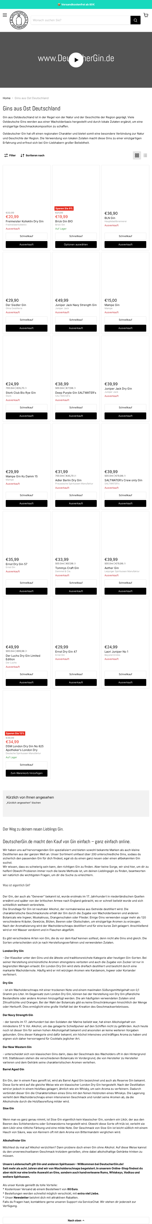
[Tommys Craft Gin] (76, 535)
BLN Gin (110, 218)
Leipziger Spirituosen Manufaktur (122, 571)
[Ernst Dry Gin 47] (76, 622)
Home (7, 98)
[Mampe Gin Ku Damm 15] (26, 447)
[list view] (145, 155)
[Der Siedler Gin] (26, 275)
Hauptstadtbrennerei (116, 221)
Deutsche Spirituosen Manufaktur (23, 753)
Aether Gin (112, 568)
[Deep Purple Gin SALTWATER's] (76, 359)
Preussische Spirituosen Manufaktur (74, 483)
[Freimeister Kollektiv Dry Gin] (26, 188)
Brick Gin (60, 224)
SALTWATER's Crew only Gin (123, 480)
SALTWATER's (62, 395)
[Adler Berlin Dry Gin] (76, 447)
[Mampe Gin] (125, 275)
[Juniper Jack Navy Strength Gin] (76, 275)
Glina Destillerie (14, 308)
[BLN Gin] (125, 188)
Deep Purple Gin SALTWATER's (75, 392)
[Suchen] (135, 20)
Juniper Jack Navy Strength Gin (76, 305)
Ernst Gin (10, 567)
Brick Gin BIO (64, 221)
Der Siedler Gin (16, 305)
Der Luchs (11, 662)
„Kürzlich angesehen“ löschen (23, 802)
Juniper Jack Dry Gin (118, 388)
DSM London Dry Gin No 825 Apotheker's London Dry (25, 748)
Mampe (109, 308)
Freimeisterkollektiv (16, 224)
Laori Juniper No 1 (116, 651)
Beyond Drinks (112, 655)
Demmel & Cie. (63, 571)
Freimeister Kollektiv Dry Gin (25, 221)
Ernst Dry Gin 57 (16, 564)
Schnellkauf (26, 236)
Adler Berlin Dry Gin (68, 480)
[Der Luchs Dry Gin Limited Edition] (26, 622)
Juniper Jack (62, 308)
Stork (8, 395)
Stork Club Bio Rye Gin (21, 392)
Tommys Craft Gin (67, 568)
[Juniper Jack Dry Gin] (125, 359)
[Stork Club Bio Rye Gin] (26, 359)
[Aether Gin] (125, 535)
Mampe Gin (112, 305)
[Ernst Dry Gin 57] (26, 535)
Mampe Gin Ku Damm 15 (22, 476)
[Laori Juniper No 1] (125, 622)
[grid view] (137, 155)
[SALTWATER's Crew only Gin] (125, 447)
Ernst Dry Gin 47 (66, 651)
